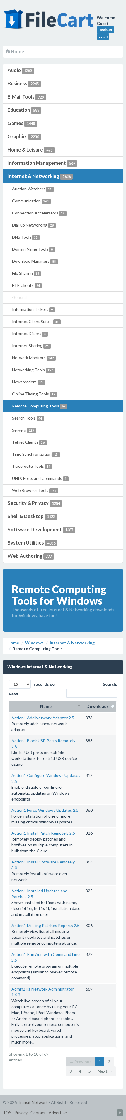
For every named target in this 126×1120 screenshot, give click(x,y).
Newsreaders (27, 381)
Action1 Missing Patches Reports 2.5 (45, 925)
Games (21, 123)
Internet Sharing (30, 345)
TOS (7, 1112)
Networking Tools (32, 369)
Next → (105, 1071)
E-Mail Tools (26, 97)
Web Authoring (30, 556)
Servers (23, 429)
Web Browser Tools (34, 490)
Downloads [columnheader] (99, 706)
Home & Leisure (30, 150)
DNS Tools (25, 236)
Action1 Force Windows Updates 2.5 (45, 810)
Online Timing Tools (33, 393)
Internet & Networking (39, 176)
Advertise (58, 1112)
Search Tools (27, 417)
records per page (32, 688)
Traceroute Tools (31, 466)
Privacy (21, 1112)
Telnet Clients (28, 442)
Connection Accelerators (38, 212)
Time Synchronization (35, 454)
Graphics (23, 136)
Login (103, 36)
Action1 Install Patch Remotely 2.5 (43, 833)
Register (105, 29)
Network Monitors (33, 357)
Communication (30, 200)
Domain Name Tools (32, 249)
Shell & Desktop (31, 516)
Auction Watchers (32, 188)
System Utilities (31, 543)
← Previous (80, 1061)
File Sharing (25, 273)
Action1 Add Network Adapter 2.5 (42, 717)
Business (23, 83)
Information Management (41, 163)
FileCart (50, 22)
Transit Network (33, 1102)
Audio (20, 70)
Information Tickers (32, 309)
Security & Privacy (34, 503)
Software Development (40, 529)
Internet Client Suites (35, 321)
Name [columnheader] (46, 706)
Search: (110, 684)
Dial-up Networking (33, 224)
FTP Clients (26, 285)
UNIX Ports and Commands (39, 478)
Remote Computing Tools (38, 405)
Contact (38, 1112)
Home (17, 51)
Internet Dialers (29, 333)
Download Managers (34, 261)
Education (23, 110)
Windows (34, 642)
